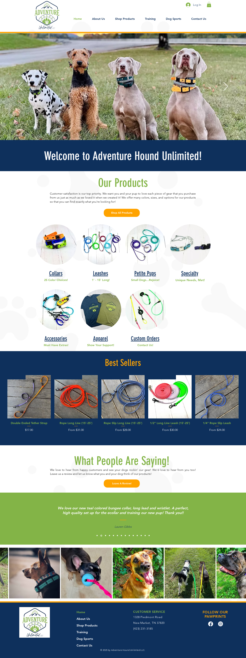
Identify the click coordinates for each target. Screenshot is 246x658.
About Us (83, 619)
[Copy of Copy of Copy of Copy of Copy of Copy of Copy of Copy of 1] (129, 535)
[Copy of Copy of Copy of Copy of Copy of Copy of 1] (121, 535)
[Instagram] (220, 623)
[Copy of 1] (101, 535)
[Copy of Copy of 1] (105, 535)
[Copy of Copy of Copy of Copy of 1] (113, 535)
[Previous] (20, 86)
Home (81, 612)
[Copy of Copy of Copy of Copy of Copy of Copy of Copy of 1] (125, 535)
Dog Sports (85, 639)
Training (82, 632)
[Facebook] (210, 623)
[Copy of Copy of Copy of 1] (109, 535)
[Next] (225, 86)
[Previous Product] (2, 397)
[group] (123, 405)
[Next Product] (244, 397)
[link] (209, 4)
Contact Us (84, 645)
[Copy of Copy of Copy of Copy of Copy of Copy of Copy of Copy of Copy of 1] (133, 535)
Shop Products (87, 625)
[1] (97, 535)
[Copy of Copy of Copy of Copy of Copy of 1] (117, 535)
